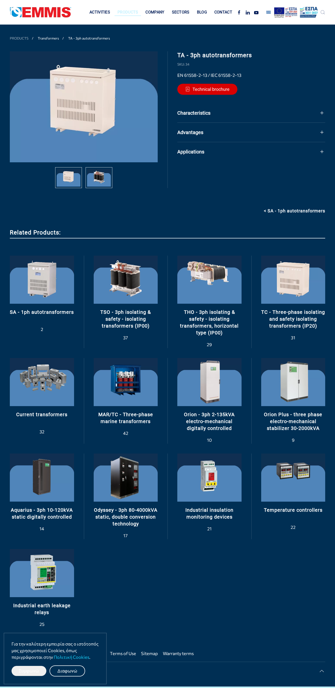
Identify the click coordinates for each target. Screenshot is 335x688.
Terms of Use (123, 653)
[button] (322, 12)
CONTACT (223, 12)
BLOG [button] (202, 12)
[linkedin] (247, 12)
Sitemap (149, 653)
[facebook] (239, 12)
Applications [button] (190, 152)
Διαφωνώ (67, 671)
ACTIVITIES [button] (100, 12)
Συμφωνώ (29, 671)
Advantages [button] (190, 132)
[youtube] (256, 12)
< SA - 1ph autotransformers (294, 210)
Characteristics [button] (193, 113)
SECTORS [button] (181, 12)
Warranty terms (178, 653)
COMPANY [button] (154, 12)
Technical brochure (211, 89)
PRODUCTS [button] (127, 12)
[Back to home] (40, 12)
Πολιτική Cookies (71, 657)
